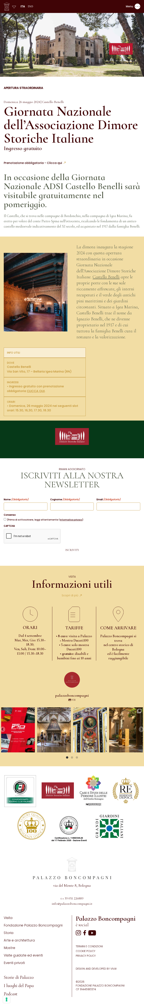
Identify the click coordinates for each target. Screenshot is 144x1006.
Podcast (10, 994)
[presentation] (32, 536)
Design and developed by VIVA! (96, 969)
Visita (8, 917)
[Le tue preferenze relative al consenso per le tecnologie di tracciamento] (6, 999)
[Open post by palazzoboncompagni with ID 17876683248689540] (90, 729)
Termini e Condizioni (89, 946)
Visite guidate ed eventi (23, 955)
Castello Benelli (106, 277)
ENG (30, 6)
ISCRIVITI (72, 550)
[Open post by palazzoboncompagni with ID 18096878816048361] (18, 729)
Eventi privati (14, 962)
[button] (2, 729)
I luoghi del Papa (19, 985)
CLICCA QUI (36, 391)
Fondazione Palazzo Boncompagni (33, 925)
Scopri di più (70, 595)
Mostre (9, 947)
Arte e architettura (19, 940)
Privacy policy (86, 956)
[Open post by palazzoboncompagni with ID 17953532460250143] (54, 729)
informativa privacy (71, 519)
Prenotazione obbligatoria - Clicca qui (33, 163)
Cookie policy (85, 951)
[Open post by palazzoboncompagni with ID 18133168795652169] (126, 729)
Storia (9, 932)
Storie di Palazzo (19, 977)
